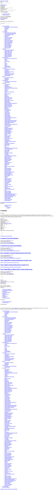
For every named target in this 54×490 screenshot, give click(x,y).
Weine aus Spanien (8, 331)
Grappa (6, 63)
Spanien (6, 30)
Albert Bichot (7, 86)
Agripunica (6, 85)
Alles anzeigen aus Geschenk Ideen (10, 81)
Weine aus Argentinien (8, 37)
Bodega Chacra (7, 99)
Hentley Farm (7, 145)
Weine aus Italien (7, 44)
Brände (6, 59)
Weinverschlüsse (7, 75)
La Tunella (6, 153)
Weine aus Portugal (8, 46)
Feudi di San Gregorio (8, 138)
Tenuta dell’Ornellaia (8, 178)
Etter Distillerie (7, 61)
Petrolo (6, 165)
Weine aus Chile (7, 39)
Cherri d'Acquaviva (8, 125)
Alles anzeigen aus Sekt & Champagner (11, 311)
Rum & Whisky (7, 66)
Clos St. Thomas (7, 126)
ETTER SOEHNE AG (8, 131)
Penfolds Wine (7, 163)
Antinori (6, 89)
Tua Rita (6, 185)
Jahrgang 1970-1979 (8, 53)
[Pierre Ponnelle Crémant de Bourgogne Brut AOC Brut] (10, 250)
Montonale (6, 161)
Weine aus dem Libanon (9, 40)
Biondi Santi (7, 96)
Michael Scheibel (7, 160)
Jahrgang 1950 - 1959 (8, 51)
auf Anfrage (6, 255)
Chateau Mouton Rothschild (9, 122)
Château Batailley (8, 115)
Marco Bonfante (7, 157)
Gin (5, 62)
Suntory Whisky (7, 175)
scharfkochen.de (3, 281)
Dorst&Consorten (8, 130)
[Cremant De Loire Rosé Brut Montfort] (7, 243)
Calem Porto (7, 111)
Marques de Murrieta (8, 159)
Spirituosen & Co (5, 57)
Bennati (6, 94)
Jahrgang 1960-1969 (8, 52)
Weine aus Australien (8, 38)
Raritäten (4, 48)
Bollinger (6, 392)
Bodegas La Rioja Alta (8, 106)
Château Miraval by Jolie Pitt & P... (10, 121)
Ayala (6, 92)
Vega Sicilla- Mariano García (9, 189)
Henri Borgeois (7, 144)
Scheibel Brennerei (8, 351)
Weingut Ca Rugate (8, 191)
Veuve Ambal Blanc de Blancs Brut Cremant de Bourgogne (16, 269)
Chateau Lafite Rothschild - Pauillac (11, 120)
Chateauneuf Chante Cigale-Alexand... (11, 124)
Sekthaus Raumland (8, 173)
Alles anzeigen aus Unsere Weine (10, 32)
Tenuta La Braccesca (8, 180)
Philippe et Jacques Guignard (9, 166)
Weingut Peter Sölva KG (9, 196)
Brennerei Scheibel (8, 109)
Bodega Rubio (7, 101)
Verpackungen (7, 72)
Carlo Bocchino (7, 113)
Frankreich (6, 28)
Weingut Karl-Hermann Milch (10, 194)
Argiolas (6, 90)
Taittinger (6, 176)
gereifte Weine (7, 35)
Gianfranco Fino (7, 140)
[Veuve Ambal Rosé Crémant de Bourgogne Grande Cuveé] (10, 258)
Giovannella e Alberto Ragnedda (10, 141)
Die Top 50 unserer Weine (9, 34)
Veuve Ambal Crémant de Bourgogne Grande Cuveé (14, 265)
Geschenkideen (7, 82)
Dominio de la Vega (8, 414)
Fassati (6, 134)
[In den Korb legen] (0, 24)
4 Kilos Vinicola (7, 84)
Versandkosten (10, 242)
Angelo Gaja (7, 373)
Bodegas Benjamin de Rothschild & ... (11, 103)
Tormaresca (6, 183)
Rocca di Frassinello (8, 169)
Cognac (6, 60)
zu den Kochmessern (6, 487)
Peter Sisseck (7, 164)
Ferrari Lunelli (7, 137)
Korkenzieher (7, 70)
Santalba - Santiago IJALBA (9, 171)
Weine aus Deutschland (8, 42)
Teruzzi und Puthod (8, 181)
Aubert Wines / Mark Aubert (9, 91)
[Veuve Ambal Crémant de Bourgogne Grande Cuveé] (9, 262)
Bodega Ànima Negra (8, 97)
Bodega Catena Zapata (8, 98)
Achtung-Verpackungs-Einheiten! (10, 33)
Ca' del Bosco (7, 110)
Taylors (6, 177)
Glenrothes (6, 142)
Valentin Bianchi (7, 188)
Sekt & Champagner (8, 205)
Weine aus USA (7, 332)
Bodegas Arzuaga (8, 102)
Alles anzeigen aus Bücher (9, 77)
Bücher (4, 76)
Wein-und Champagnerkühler (10, 73)
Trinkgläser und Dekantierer (9, 71)
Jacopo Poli (6, 147)
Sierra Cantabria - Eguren (9, 174)
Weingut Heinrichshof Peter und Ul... (11, 193)
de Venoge (6, 127)
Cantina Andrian (7, 112)
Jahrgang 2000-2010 (8, 56)
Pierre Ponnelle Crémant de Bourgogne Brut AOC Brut (15, 253)
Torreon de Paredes (8, 184)
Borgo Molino (7, 393)
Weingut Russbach (8, 197)
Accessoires (7, 69)
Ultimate (6, 187)
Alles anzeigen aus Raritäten (9, 49)
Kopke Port (6, 151)
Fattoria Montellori (8, 135)
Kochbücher (7, 78)
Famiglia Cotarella (8, 133)
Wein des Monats (5, 486)
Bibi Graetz (6, 95)
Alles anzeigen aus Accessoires (10, 68)
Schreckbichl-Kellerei (8, 172)
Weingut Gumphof (8, 192)
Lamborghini (7, 154)
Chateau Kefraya (7, 119)
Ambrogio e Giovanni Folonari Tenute (11, 372)
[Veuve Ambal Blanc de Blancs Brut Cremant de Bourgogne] (10, 267)
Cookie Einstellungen (6, 297)
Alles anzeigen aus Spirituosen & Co (11, 58)
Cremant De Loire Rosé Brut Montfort (10, 245)
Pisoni (6, 167)
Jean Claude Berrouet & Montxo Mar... (11, 148)
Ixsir (5, 146)
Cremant (8, 207)
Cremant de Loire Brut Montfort (9, 238)
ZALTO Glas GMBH (8, 199)
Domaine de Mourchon (8, 413)
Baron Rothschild (7, 93)
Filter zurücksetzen (8, 223)
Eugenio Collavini (8, 132)
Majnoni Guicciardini (8, 156)
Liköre (6, 64)
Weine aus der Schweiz (8, 41)
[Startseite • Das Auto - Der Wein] (4, 0)
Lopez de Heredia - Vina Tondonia (10, 155)
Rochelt (6, 65)
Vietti (5, 474)
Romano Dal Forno (8, 454)
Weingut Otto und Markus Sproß (10, 195)
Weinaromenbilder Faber (9, 74)
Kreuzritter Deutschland (9, 152)
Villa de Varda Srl (8, 475)
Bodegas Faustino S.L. (8, 105)
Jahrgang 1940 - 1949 (8, 50)
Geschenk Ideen (5, 80)
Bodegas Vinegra (7, 107)
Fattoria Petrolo (7, 136)
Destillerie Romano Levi (9, 128)
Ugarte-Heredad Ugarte (8, 186)
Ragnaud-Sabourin (8, 168)
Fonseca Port (7, 139)
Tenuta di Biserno (8, 179)
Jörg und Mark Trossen (8, 433)
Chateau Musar (7, 123)
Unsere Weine (5, 31)
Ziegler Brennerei (7, 200)
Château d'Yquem (8, 116)
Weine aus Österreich (8, 45)
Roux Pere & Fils (7, 455)
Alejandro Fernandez (8, 87)
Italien (6, 29)
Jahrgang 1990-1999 (8, 55)
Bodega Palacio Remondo (9, 100)
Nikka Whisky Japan (8, 162)
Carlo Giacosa (7, 114)
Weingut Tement (7, 198)
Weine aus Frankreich (8, 43)
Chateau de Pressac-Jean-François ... (11, 117)
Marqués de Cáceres (8, 158)
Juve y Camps (7, 434)
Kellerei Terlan (7, 150)
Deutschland (7, 27)
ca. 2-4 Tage (6, 240)
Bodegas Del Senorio (8, 104)
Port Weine (6, 36)
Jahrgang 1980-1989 (8, 54)
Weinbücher (7, 79)
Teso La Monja (7, 182)
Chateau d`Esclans (8, 118)
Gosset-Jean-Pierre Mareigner (10, 143)
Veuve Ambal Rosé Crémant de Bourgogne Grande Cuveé (16, 260)
